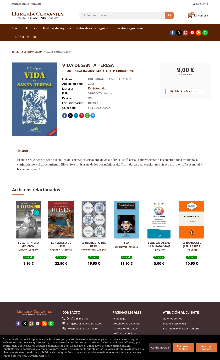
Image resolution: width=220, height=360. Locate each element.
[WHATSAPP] (205, 33)
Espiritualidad (32, 52)
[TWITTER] (179, 33)
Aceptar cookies (206, 347)
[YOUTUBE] (192, 33)
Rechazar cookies (183, 347)
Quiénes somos (20, 4)
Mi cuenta (202, 3)
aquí (47, 355)
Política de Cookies (124, 333)
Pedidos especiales (174, 323)
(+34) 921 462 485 (77, 318)
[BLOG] (198, 33)
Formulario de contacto (83, 328)
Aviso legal (119, 318)
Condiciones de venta (126, 323)
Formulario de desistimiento (181, 328)
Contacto (36, 4)
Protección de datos (125, 328)
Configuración (160, 347)
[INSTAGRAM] (185, 33)
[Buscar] (169, 15)
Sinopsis (23, 150)
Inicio (16, 52)
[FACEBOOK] (172, 33)
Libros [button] (31, 28)
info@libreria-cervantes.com (85, 323)
